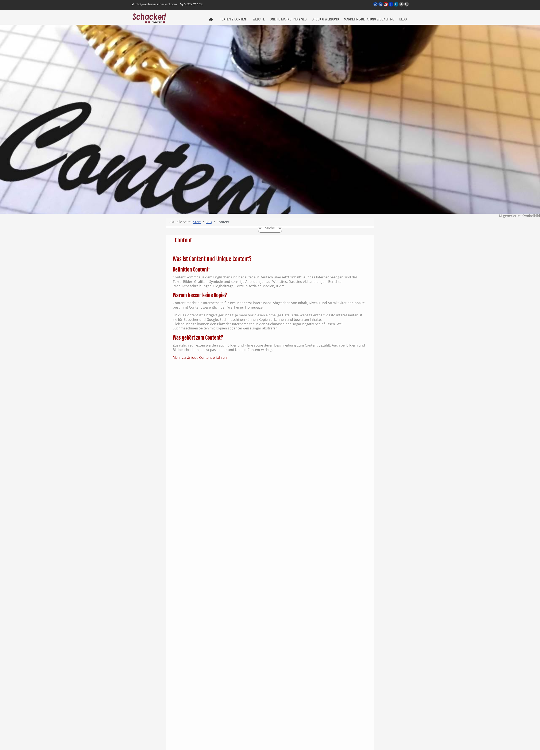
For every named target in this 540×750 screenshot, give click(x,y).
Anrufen (406, 4)
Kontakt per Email (386, 6)
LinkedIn (396, 6)
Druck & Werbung (325, 19)
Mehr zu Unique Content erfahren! (200, 357)
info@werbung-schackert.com (155, 4)
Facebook (391, 6)
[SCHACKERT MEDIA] (167, 18)
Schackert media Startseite (211, 19)
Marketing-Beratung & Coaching (369, 19)
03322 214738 (193, 4)
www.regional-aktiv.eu (380, 6)
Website (259, 19)
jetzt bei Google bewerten (401, 4)
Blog (403, 19)
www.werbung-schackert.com (375, 6)
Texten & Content (234, 19)
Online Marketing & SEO (288, 19)
